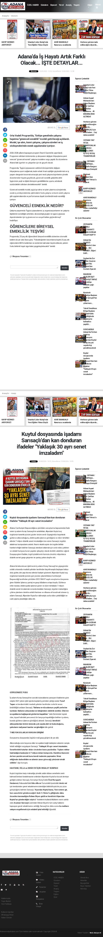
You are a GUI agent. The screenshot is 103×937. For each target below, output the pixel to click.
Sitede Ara (84, 878)
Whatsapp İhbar (7, 915)
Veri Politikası (6, 904)
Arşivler (42, 892)
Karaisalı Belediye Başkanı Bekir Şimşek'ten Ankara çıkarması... (90, 298)
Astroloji (83, 889)
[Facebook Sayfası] (2, 885)
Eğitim (56, 894)
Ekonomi (14, 16)
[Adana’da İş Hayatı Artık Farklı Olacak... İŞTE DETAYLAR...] (36, 100)
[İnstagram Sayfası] (11, 885)
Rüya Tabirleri (85, 886)
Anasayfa (5, 16)
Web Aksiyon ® (95, 933)
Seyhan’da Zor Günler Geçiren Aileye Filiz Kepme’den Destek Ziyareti (89, 263)
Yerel (61, 5)
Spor (55, 897)
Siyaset (53, 5)
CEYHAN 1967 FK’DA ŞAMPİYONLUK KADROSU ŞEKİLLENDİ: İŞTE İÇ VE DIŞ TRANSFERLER (89, 148)
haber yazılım (20, 934)
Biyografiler (84, 883)
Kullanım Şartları (7, 912)
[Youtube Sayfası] (15, 885)
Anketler (83, 880)
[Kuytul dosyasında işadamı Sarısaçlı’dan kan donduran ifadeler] (36, 486)
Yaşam (76, 5)
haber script (30, 934)
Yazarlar (42, 887)
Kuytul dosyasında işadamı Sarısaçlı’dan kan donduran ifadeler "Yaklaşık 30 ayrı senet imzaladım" (90, 363)
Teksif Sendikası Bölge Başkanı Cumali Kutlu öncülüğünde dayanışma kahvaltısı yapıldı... (90, 316)
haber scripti (10, 934)
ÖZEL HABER (33, 5)
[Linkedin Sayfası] (20, 885)
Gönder (64, 268)
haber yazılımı (62, 931)
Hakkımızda (5, 898)
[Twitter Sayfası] (6, 885)
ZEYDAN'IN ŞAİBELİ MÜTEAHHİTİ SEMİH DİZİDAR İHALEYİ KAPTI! (89, 229)
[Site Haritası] (3, 890)
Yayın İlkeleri (6, 901)
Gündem (44, 5)
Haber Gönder (6, 918)
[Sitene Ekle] (7, 890)
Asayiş (69, 5)
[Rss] (24, 885)
